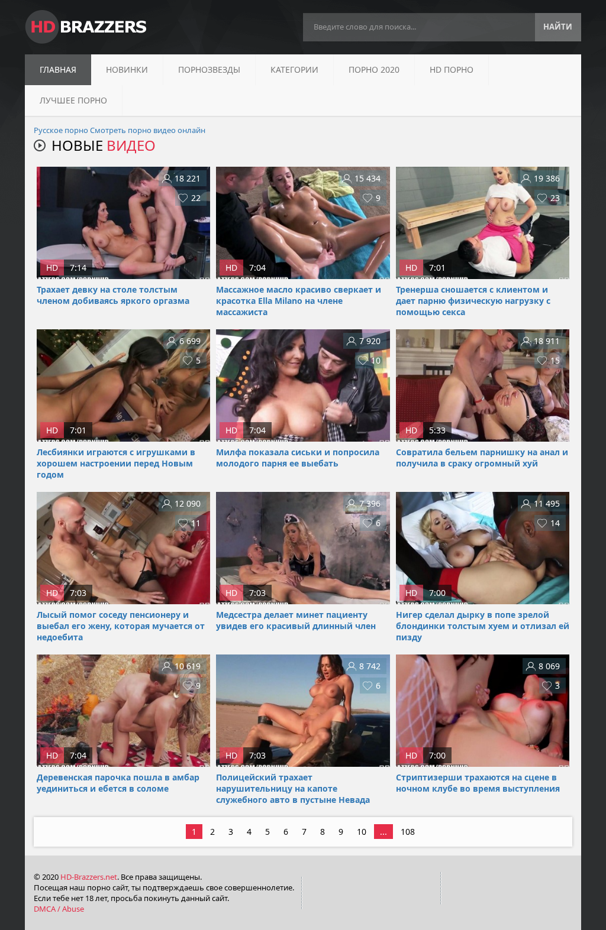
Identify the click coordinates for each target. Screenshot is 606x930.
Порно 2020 (374, 69)
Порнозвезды (209, 69)
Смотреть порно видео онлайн (147, 130)
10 (361, 831)
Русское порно (61, 130)
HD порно (451, 69)
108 (408, 831)
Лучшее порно (73, 100)
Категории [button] (294, 69)
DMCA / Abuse (59, 908)
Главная (58, 69)
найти (557, 26)
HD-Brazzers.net (88, 876)
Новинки (127, 69)
